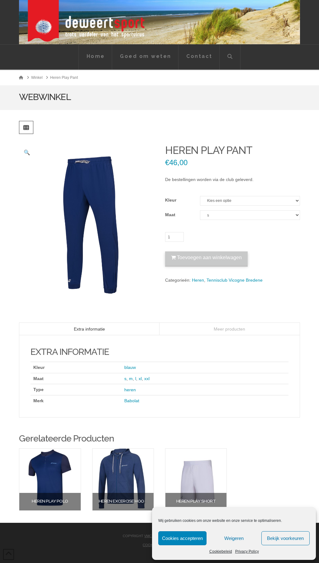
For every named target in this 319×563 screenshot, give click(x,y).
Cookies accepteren (182, 538)
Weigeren (234, 538)
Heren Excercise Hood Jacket (131, 501)
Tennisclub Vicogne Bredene (235, 280)
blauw (130, 367)
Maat (170, 214)
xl (140, 378)
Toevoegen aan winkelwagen (209, 257)
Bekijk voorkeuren (285, 538)
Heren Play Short (196, 501)
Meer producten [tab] (229, 329)
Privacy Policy (247, 551)
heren (130, 389)
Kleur (170, 200)
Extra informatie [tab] (89, 329)
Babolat (131, 400)
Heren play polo (50, 501)
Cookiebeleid (220, 551)
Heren (198, 280)
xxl (147, 378)
